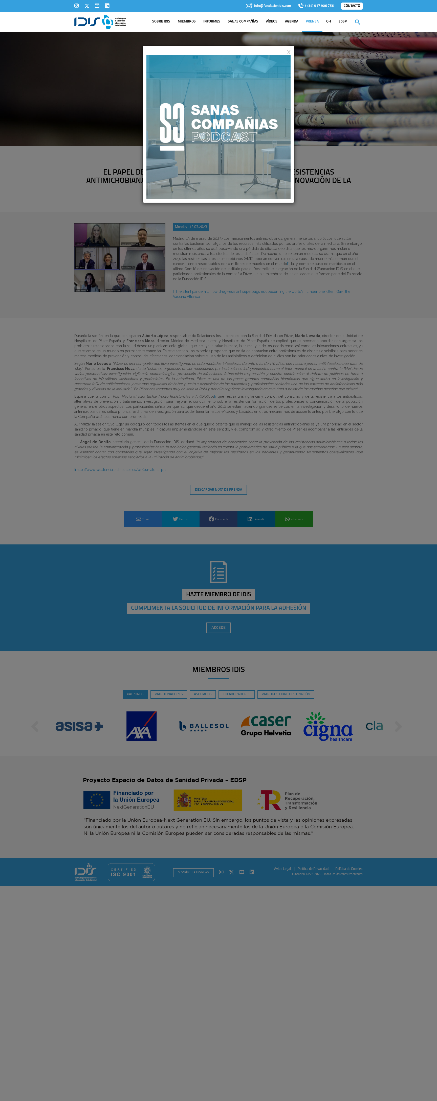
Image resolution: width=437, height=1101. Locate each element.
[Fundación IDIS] (100, 22)
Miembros (187, 21)
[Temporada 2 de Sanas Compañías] (218, 127)
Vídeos (271, 21)
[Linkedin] (107, 6)
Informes (211, 21)
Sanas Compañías (243, 21)
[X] (86, 6)
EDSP (342, 21)
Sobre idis (161, 21)
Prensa (312, 21)
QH (328, 21)
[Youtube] (97, 6)
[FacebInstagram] (76, 6)
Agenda (291, 21)
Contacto (352, 6)
